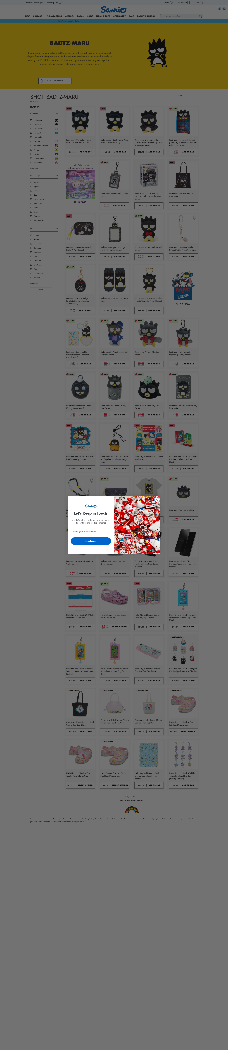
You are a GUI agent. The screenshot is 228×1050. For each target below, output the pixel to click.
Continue (90, 541)
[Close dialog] (156, 499)
